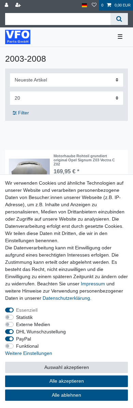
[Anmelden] (7, 5)
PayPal (23, 339)
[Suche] (119, 19)
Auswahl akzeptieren (66, 367)
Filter (23, 112)
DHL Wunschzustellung (41, 331)
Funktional (27, 346)
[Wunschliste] (94, 5)
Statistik (24, 317)
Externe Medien (33, 324)
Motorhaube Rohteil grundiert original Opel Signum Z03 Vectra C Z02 (84, 160)
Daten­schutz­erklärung (66, 298)
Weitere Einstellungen (28, 353)
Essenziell (27, 310)
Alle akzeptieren (66, 381)
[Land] (84, 5)
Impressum (93, 283)
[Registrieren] (19, 5)
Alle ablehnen (66, 395)
